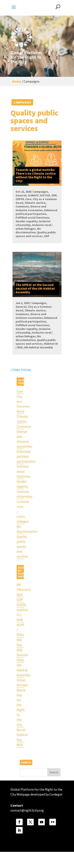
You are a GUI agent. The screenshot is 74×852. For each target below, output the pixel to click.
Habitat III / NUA (20, 615)
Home (16, 81)
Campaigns (22, 102)
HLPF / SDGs (20, 630)
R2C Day (19, 642)
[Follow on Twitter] (30, 822)
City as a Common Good (20, 403)
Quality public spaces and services (20, 546)
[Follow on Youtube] (41, 822)
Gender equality (20, 483)
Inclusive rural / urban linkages (20, 511)
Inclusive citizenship (20, 494)
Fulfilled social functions (20, 471)
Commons (20, 426)
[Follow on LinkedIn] (19, 830)
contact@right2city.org (27, 810)
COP (20, 600)
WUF (20, 745)
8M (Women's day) (20, 589)
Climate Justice (20, 418)
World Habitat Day (20, 735)
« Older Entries (20, 370)
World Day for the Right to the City (20, 707)
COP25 (20, 605)
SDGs (20, 660)
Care (20, 391)
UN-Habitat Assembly (20, 670)
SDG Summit (20, 652)
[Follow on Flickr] (52, 822)
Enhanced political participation (20, 456)
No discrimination (20, 528)
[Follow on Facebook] (19, 822)
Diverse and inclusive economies (20, 438)
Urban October (20, 682)
